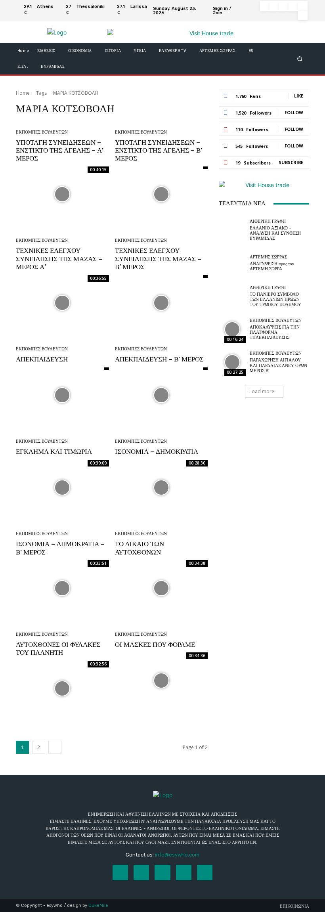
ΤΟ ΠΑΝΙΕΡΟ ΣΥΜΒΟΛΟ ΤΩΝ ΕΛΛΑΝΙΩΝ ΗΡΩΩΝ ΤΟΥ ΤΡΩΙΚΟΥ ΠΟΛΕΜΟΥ (275, 299)
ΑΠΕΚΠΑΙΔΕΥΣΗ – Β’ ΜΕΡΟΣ (159, 359)
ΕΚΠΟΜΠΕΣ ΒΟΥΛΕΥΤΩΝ (42, 132)
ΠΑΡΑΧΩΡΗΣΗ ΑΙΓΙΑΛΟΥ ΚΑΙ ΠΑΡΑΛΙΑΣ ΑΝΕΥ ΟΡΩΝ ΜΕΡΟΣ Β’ (278, 365)
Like (298, 96)
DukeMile (98, 905)
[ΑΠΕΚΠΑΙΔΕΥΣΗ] (62, 395)
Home (23, 93)
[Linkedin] (284, 6)
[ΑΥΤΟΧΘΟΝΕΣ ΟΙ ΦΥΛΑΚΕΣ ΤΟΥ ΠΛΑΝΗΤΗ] (62, 689)
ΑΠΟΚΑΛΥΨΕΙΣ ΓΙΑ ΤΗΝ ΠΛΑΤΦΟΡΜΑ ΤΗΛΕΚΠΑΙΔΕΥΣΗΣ (275, 332)
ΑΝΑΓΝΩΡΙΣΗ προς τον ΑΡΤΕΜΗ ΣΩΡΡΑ (272, 266)
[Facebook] (265, 6)
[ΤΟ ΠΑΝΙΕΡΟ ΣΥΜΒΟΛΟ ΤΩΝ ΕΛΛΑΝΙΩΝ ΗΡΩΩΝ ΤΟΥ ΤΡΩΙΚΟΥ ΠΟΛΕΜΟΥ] (232, 296)
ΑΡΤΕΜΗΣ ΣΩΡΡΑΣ (268, 257)
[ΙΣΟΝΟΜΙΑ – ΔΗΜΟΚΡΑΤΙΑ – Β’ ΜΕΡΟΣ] (62, 588)
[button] (300, 59)
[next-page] (54, 747)
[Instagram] (274, 6)
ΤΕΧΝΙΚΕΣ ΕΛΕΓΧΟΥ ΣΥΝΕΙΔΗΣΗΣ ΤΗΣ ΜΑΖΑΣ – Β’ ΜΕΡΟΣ (158, 259)
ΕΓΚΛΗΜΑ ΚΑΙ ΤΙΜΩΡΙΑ (54, 451)
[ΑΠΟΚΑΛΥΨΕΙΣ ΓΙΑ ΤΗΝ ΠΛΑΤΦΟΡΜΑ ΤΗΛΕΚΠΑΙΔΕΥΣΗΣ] (232, 329)
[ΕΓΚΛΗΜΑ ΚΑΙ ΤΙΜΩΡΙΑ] (62, 488)
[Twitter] (303, 6)
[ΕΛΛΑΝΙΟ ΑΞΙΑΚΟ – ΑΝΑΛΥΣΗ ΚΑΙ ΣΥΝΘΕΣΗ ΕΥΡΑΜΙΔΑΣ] (232, 229)
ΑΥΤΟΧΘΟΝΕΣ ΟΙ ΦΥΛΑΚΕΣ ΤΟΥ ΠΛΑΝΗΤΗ (58, 648)
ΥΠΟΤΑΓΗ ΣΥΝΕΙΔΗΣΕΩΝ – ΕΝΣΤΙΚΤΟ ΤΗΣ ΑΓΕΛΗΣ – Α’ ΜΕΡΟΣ (59, 150)
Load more (261, 391)
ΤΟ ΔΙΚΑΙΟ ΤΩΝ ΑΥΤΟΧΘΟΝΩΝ (139, 548)
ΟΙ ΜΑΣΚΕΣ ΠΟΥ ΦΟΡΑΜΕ (155, 644)
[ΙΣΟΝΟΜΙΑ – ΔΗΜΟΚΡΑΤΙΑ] (161, 488)
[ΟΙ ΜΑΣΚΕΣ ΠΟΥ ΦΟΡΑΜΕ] (161, 680)
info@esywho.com (177, 855)
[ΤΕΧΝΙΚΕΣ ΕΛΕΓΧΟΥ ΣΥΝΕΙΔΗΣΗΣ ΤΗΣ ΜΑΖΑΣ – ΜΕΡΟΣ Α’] (62, 303)
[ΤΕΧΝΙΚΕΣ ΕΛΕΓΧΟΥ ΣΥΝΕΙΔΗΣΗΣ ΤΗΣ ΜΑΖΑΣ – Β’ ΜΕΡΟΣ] (161, 303)
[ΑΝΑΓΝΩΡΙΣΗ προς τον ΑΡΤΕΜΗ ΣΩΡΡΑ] (232, 263)
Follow (294, 112)
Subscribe (291, 162)
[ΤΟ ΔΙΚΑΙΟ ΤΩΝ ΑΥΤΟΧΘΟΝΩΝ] (161, 588)
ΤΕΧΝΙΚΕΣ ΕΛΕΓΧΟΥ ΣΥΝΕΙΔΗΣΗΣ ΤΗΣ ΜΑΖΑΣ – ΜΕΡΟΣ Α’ (59, 259)
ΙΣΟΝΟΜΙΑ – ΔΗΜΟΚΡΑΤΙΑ (156, 451)
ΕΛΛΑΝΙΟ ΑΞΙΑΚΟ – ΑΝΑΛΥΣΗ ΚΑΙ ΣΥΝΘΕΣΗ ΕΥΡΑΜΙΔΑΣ (275, 233)
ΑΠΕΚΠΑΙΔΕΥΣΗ (42, 359)
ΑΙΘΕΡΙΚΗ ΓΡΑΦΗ (268, 221)
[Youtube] (303, 15)
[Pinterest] (293, 6)
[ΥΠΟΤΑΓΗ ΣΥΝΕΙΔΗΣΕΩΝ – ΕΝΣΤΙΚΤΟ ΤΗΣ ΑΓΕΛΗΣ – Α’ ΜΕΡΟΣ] (62, 194)
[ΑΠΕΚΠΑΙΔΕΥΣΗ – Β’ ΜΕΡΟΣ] (161, 395)
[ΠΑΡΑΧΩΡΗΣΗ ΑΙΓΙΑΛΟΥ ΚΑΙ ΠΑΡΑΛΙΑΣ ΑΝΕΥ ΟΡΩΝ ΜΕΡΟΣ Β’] (232, 362)
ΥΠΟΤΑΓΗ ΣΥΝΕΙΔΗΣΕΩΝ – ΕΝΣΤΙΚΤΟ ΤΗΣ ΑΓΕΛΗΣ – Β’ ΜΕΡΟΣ (158, 150)
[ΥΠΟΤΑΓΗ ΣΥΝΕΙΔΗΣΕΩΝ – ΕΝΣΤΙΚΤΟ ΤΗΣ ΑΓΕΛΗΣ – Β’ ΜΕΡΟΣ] (161, 194)
